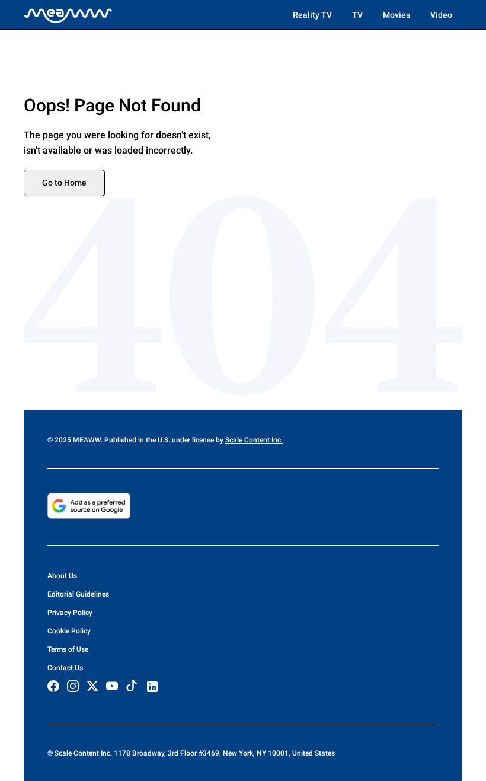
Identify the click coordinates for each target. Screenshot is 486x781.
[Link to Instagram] (73, 686)
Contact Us (65, 668)
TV (357, 15)
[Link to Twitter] (92, 686)
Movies (396, 15)
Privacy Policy (69, 612)
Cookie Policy (69, 631)
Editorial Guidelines (78, 594)
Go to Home (64, 182)
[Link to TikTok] (132, 688)
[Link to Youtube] (112, 686)
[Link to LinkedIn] (152, 687)
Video (441, 15)
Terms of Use (67, 649)
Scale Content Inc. (254, 440)
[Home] (68, 15)
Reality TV (312, 15)
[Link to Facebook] (53, 686)
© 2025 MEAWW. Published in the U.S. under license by (136, 440)
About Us (62, 576)
